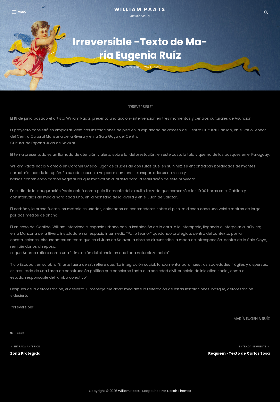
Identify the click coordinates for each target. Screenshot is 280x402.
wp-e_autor (152, 67)
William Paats (140, 9)
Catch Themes (179, 390)
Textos (19, 333)
